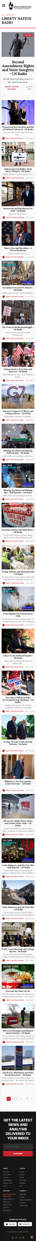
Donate (22, 1197)
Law (21, 1186)
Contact (5, 1177)
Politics (22, 1172)
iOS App (22, 1202)
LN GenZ (6, 1207)
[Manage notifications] (31, 1237)
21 (27, 1098)
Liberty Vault (7, 1204)
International (7, 1210)
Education (23, 1183)
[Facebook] (16, 1238)
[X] (13, 1238)
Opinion (22, 1174)
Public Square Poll (26, 1200)
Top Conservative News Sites (9, 1195)
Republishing (7, 1180)
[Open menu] (4, 5)
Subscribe (18, 1154)
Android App (24, 1205)
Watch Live (6, 1202)
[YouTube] (20, 1238)
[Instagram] (23, 1238)
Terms (5, 1186)
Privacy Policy (7, 1183)
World (22, 1177)
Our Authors (7, 1174)
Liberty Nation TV (9, 1199)
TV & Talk (23, 1180)
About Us (6, 1172)
